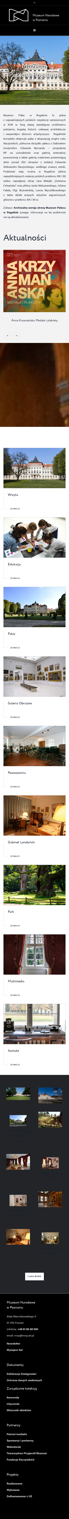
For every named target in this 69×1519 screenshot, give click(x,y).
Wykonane (13, 1490)
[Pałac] (34, 607)
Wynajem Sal (15, 1350)
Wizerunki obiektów (19, 1410)
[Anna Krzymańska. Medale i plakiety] (34, 281)
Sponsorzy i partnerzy (20, 1440)
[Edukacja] (34, 537)
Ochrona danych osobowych (24, 1380)
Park (11, 912)
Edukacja (14, 564)
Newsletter (13, 1344)
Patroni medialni (17, 1434)
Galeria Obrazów (20, 703)
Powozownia (17, 773)
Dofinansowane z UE (19, 1496)
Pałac (11, 634)
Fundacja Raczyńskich (20, 1460)
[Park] (34, 885)
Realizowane (14, 1483)
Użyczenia (13, 1404)
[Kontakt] (34, 1024)
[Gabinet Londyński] (34, 815)
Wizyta (13, 495)
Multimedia (16, 981)
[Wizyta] (34, 468)
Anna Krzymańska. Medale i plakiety (34, 320)
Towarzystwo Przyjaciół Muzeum (27, 1453)
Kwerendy (13, 1397)
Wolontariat (14, 1447)
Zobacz (15, 509)
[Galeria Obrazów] (34, 676)
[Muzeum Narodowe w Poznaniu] (34, 15)
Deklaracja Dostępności (21, 1374)
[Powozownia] (34, 746)
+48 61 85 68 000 (27, 1329)
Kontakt (13, 1051)
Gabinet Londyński (21, 842)
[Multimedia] (34, 954)
